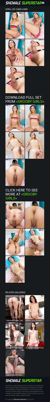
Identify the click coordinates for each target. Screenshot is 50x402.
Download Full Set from (24, 99)
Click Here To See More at (21, 194)
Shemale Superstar (20, 399)
